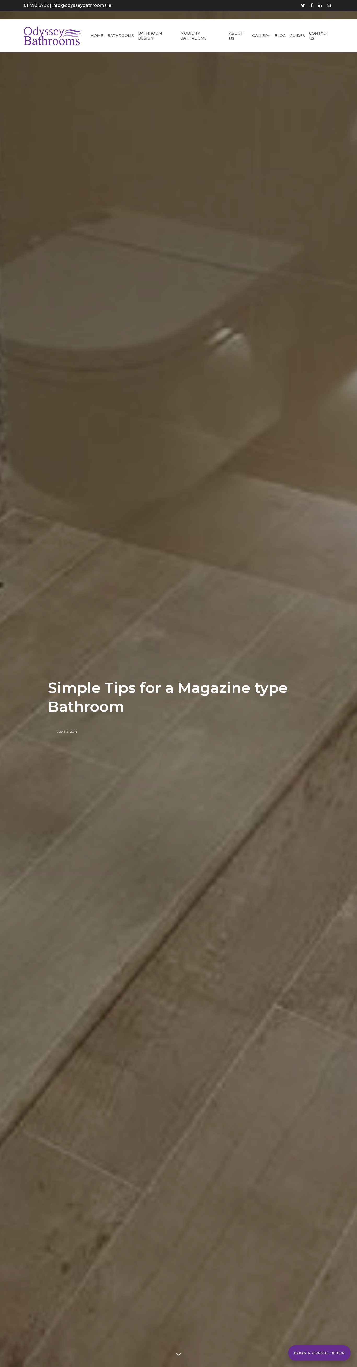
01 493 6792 (36, 5)
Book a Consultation (319, 1353)
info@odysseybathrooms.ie (81, 5)
